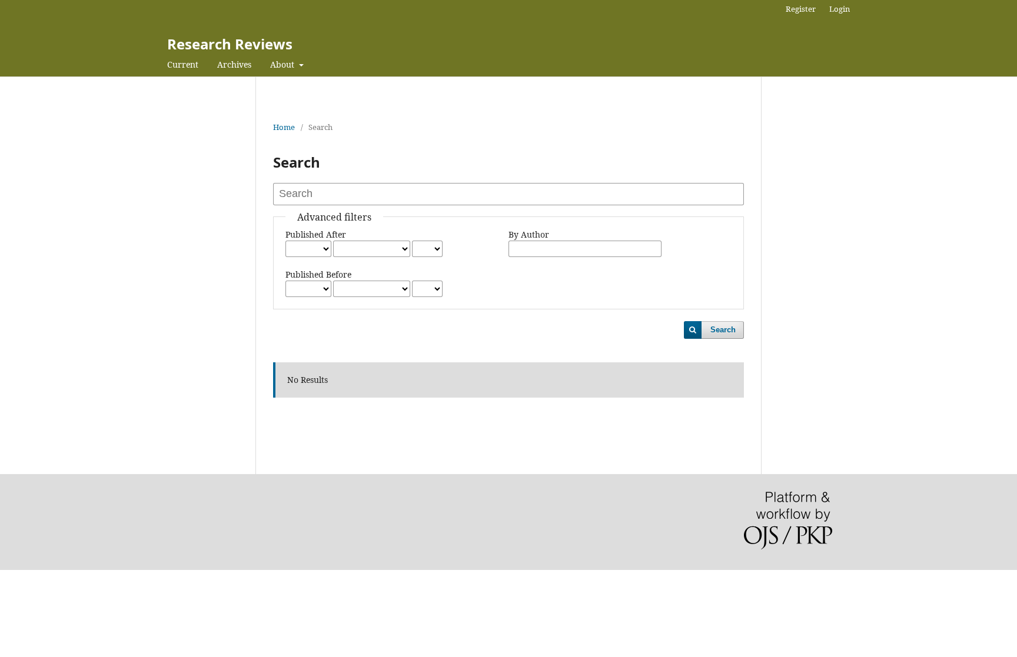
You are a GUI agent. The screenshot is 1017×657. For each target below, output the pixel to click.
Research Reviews (230, 44)
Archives (234, 64)
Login (839, 9)
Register (801, 9)
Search (723, 329)
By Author (528, 234)
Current (182, 64)
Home (284, 127)
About (283, 64)
